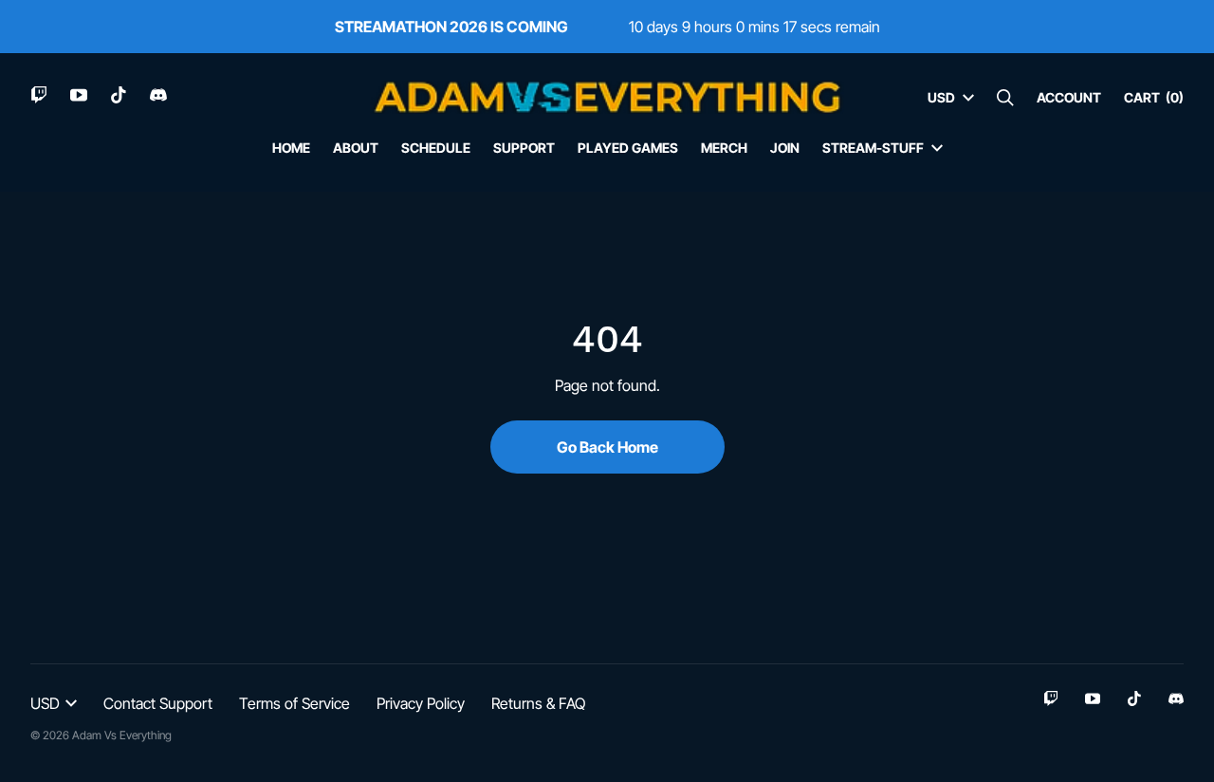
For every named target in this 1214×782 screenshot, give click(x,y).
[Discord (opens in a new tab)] (158, 94)
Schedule (435, 148)
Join (785, 148)
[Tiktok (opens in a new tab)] (118, 94)
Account (1069, 97)
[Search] (1005, 97)
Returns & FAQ (538, 703)
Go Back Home (607, 447)
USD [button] (941, 97)
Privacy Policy (421, 703)
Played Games (628, 148)
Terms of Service (294, 703)
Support (524, 148)
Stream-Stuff (873, 148)
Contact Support (157, 703)
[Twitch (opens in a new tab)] (38, 94)
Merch (724, 148)
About (355, 148)
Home (291, 148)
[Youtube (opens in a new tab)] (78, 94)
